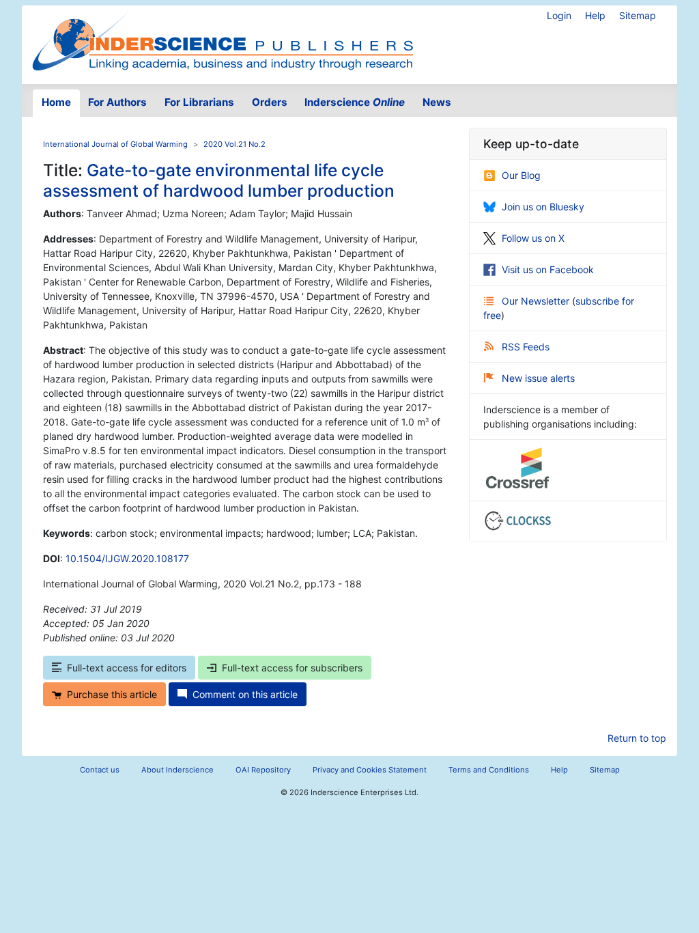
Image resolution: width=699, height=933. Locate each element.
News (437, 102)
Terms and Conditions (488, 770)
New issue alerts (538, 378)
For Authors (117, 102)
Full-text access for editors (126, 667)
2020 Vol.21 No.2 (234, 144)
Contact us (99, 770)
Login (559, 15)
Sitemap (637, 15)
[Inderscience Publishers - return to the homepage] (222, 39)
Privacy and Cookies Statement (370, 770)
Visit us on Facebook (548, 269)
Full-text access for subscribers (292, 667)
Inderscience (354, 102)
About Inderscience (177, 770)
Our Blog (521, 175)
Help (595, 15)
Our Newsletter (537, 301)
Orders (269, 102)
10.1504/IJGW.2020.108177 (127, 558)
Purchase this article (112, 694)
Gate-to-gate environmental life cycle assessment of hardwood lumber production (219, 180)
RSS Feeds (526, 346)
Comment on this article (245, 694)
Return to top (637, 738)
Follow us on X (533, 238)
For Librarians (199, 102)
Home (56, 102)
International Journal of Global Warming (115, 144)
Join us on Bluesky (543, 206)
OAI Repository (263, 770)
